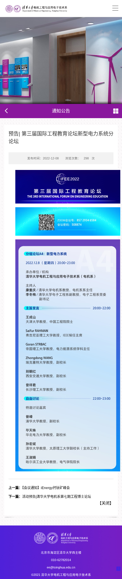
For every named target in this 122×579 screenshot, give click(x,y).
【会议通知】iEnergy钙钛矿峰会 (39, 488)
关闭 (106, 503)
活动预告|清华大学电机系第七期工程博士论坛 (50, 497)
